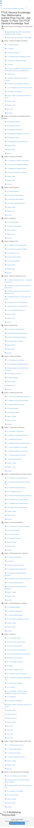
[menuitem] (1, 4)
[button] (1, 1)
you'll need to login (24, 821)
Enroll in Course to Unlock (17, 823)
